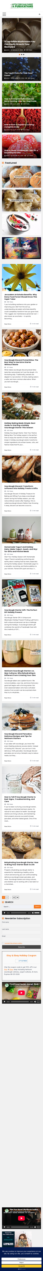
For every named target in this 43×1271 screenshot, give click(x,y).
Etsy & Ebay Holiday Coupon (21, 955)
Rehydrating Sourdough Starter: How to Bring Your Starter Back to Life (21, 863)
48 (14, 897)
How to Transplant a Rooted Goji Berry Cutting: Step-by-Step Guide (20, 100)
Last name (5, 929)
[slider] (37, 912)
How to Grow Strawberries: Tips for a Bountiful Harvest (21, 151)
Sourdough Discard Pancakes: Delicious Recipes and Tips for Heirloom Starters (18, 736)
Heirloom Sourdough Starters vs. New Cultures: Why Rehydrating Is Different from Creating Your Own (20, 673)
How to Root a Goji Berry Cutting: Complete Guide (19, 125)
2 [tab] (21, 54)
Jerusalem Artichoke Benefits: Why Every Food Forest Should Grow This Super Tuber (20, 296)
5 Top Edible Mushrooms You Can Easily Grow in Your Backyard (19, 44)
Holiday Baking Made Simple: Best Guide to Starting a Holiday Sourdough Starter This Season (19, 425)
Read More (7, 324)
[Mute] (33, 913)
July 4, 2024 (16, 104)
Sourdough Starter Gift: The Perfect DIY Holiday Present (20, 611)
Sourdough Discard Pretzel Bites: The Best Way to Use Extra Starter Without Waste (21, 362)
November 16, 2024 (18, 78)
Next (17, 897)
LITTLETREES (22, 961)
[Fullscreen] (38, 1002)
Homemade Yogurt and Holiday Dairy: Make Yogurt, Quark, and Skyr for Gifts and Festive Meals (21, 549)
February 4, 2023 (17, 50)
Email (3, 936)
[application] (21, 913)
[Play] (5, 913)
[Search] (39, 14)
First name (5, 922)
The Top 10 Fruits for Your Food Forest (18, 74)
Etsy (5, 969)
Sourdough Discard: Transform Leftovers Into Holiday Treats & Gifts (21, 487)
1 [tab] (19, 54)
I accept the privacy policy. (13, 943)
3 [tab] (23, 54)
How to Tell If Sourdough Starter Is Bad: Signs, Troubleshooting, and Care (20, 799)
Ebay (11, 969)
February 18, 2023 (17, 155)
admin (8, 50)
